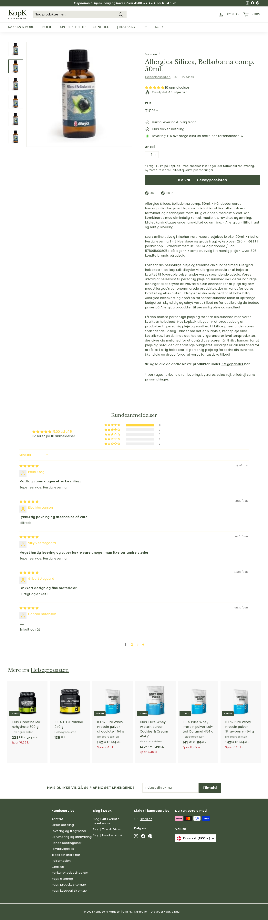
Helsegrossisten (157, 77)
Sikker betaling (63, 825)
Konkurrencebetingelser (70, 872)
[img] (29, 466)
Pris (148, 103)
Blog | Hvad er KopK (108, 835)
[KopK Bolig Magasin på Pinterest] (150, 836)
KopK (159, 27)
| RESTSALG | (127, 27)
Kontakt (58, 819)
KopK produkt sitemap (69, 884)
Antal (150, 146)
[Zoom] (79, 94)
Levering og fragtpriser (69, 831)
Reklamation (61, 861)
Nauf (177, 912)
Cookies (58, 867)
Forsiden (151, 54)
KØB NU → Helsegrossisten (202, 180)
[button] (155, 87)
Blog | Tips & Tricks (107, 829)
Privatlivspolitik (63, 849)
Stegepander (232, 364)
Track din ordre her (66, 855)
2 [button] (132, 644)
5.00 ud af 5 (62, 431)
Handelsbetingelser (66, 843)
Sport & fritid (73, 27)
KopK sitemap (62, 879)
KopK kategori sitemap (69, 890)
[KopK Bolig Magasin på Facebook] (143, 836)
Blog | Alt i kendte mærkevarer (106, 821)
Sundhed (101, 27)
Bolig (47, 27)
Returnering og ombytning (72, 837)
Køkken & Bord (21, 27)
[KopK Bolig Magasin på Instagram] (136, 836)
